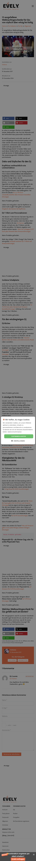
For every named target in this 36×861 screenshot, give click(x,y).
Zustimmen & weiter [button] (18, 436)
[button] (18, 856)
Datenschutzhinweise (15, 432)
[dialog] (18, 430)
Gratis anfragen (18, 859)
